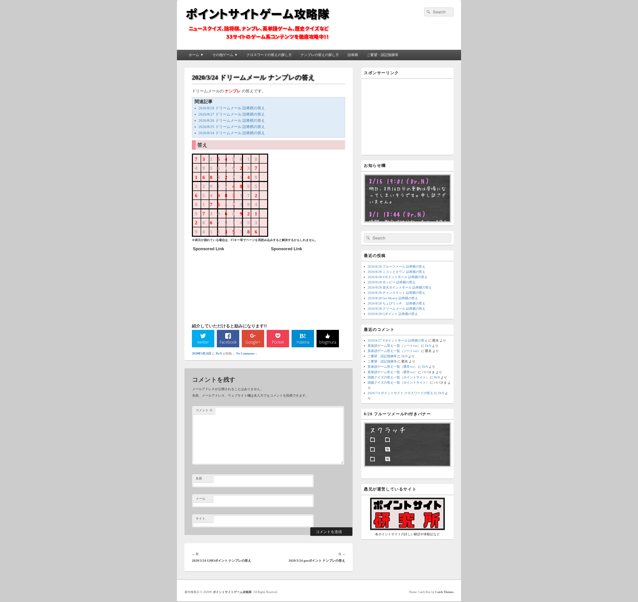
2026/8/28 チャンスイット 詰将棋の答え (396, 293)
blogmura (327, 342)
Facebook (228, 342)
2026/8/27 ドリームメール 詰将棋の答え (231, 114)
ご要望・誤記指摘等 (382, 55)
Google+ (252, 342)
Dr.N (219, 353)
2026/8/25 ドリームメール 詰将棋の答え (231, 127)
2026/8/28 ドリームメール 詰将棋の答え (231, 108)
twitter (203, 342)
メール (200, 498)
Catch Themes (444, 592)
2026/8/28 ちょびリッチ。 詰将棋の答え (396, 303)
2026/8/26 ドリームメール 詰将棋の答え (231, 120)
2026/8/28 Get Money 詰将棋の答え (393, 298)
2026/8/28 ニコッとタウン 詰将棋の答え (396, 272)
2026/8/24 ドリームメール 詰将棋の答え (231, 133)
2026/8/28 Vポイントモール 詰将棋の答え (398, 277)
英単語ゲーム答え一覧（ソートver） (394, 346)
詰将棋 (353, 55)
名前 (199, 478)
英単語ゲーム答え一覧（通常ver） (392, 366)
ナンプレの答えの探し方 (320, 55)
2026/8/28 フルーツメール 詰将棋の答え (396, 266)
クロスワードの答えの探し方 (269, 55)
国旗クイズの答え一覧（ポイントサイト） (398, 377)
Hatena (303, 342)
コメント (204, 410)
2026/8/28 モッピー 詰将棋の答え (392, 282)
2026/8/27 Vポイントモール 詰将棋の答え (398, 340)
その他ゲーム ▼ (225, 55)
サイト (200, 518)
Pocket (278, 342)
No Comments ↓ (246, 353)
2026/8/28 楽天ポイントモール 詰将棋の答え (400, 287)
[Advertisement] (230, 285)
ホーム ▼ (196, 55)
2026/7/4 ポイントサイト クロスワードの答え (400, 393)
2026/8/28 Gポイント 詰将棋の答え (393, 314)
